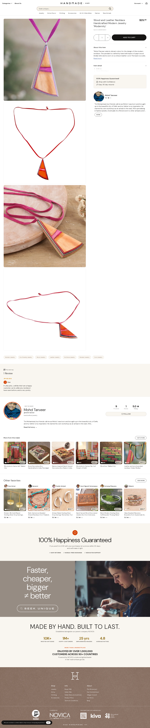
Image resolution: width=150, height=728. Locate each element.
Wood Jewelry (41, 357)
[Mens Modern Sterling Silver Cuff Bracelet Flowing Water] (111, 500)
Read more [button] (98, 58)
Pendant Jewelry (84, 357)
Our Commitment (93, 692)
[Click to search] (110, 9)
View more (141, 480)
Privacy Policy (69, 698)
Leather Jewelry (54, 357)
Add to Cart (129, 37)
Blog (88, 701)
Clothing (62, 13)
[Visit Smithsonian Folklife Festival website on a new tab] (83, 716)
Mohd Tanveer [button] (111, 95)
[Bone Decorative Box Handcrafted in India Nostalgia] (39, 453)
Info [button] (66, 686)
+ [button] (107, 37)
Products (116, 409)
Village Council (92, 695)
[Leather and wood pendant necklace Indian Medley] (135, 453)
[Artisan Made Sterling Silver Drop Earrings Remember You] (63, 500)
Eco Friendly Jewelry (26, 357)
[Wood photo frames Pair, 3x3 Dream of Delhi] (87, 453)
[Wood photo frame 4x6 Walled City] (15, 453)
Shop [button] (53, 686)
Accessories (72, 13)
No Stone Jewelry (69, 357)
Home (53, 692)
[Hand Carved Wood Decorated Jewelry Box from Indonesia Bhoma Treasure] (87, 500)
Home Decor (51, 13)
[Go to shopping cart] (146, 3)
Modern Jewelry (10, 357)
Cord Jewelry (98, 357)
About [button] (89, 686)
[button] (7, 3)
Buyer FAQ (68, 689)
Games (97, 13)
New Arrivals (107, 13)
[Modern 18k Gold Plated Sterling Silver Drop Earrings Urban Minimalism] (15, 500)
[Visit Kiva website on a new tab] (96, 716)
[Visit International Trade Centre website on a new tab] (111, 716)
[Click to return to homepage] (75, 3)
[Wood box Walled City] (111, 453)
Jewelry (41, 13)
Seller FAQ (68, 692)
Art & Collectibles (86, 13)
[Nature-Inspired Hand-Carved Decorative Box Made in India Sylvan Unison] (63, 453)
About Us (18, 3)
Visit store (141, 437)
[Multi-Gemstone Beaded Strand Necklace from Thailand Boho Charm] (39, 500)
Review (126, 409)
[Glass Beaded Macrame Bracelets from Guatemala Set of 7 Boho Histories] (135, 500)
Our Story (90, 698)
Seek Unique (39, 608)
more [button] (98, 114)
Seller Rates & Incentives (73, 695)
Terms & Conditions (71, 701)
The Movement (92, 689)
